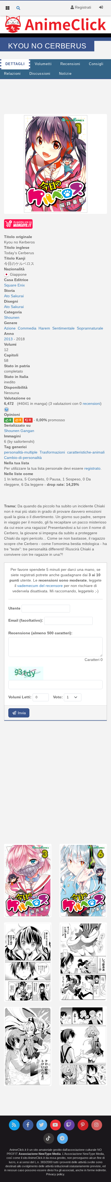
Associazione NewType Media (40, 1153)
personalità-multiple (20, 452)
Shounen (11, 317)
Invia (21, 713)
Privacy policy (55, 1174)
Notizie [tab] (65, 74)
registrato (92, 468)
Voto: (58, 697)
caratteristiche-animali (86, 452)
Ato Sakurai (14, 296)
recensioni (91, 403)
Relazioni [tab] (12, 74)
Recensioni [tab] (70, 64)
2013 (9, 339)
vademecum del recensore (40, 585)
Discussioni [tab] (39, 74)
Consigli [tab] (96, 64)
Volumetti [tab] (43, 64)
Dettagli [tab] (15, 64)
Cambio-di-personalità (23, 457)
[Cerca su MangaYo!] (18, 223)
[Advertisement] (55, 781)
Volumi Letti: (20, 697)
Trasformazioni (52, 452)
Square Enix (14, 285)
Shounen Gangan (19, 431)
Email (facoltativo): (25, 620)
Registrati (82, 7)
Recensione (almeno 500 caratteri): (40, 633)
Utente (14, 608)
